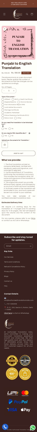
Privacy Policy (9, 271)
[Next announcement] (33, 3)
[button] (4, 14)
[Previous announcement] (4, 3)
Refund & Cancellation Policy (14, 266)
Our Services (8, 257)
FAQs (33, 218)
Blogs (6, 276)
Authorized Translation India (21, 429)
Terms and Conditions (12, 262)
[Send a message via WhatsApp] (32, 427)
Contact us (8, 281)
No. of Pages (7, 87)
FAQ (5, 286)
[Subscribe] (30, 246)
